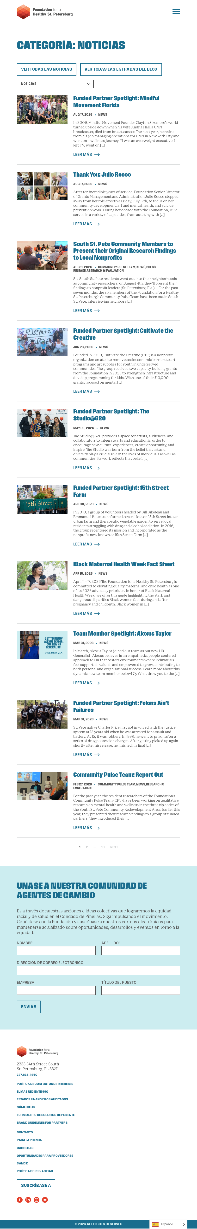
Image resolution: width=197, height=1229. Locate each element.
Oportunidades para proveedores (45, 1155)
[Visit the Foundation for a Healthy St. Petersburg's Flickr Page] (45, 1200)
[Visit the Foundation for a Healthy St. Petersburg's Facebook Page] (20, 1200)
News (102, 115)
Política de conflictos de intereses (45, 1084)
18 (103, 847)
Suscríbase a (36, 1186)
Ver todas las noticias (46, 69)
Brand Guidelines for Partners (42, 1122)
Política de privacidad (35, 1171)
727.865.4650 (27, 1074)
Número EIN (26, 1107)
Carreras (25, 1148)
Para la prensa (29, 1140)
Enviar (28, 1007)
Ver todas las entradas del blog (121, 69)
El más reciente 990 (32, 1091)
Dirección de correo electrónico (50, 963)
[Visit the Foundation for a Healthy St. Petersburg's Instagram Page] (36, 1200)
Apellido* (110, 943)
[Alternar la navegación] (176, 11)
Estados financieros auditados (42, 1099)
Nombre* (25, 943)
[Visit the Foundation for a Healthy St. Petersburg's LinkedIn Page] (28, 1200)
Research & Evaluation (105, 271)
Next (114, 847)
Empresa (25, 983)
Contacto (25, 1132)
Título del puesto (118, 983)
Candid (22, 1163)
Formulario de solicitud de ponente (46, 1115)
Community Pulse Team (116, 267)
